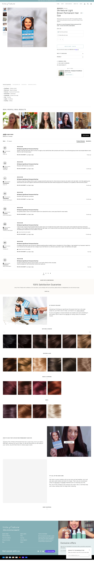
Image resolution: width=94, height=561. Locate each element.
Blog (3, 542)
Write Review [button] (86, 135)
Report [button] (29, 154)
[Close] (90, 550)
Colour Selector (23, 540)
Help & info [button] (23, 533)
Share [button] (32, 154)
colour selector (80, 310)
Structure (57, 482)
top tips (67, 314)
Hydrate (63, 482)
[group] (9, 134)
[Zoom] (10, 45)
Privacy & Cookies (6, 540)
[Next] (90, 332)
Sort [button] (4, 141)
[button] (62, 4)
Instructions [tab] (24, 84)
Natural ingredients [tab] (7, 84)
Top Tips (22, 537)
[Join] (89, 555)
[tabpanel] (47, 95)
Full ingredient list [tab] (16, 84)
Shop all (47, 291)
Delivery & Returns (6, 535)
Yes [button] (27, 154)
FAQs (21, 535)
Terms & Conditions (6, 537)
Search (21, 542)
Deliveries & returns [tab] (32, 84)
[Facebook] (38, 551)
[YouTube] (43, 551)
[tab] (81, 141)
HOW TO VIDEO (69, 442)
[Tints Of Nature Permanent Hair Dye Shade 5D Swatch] (10, 364)
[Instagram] (40, 551)
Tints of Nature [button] (42, 533)
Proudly (59, 56)
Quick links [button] (5, 533)
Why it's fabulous (62, 53)
